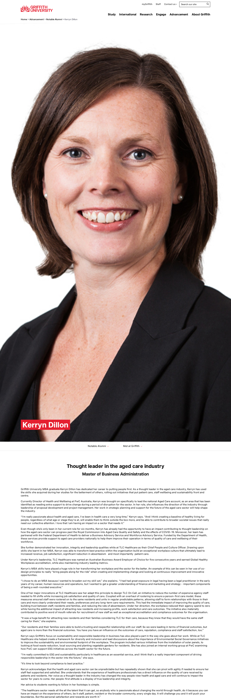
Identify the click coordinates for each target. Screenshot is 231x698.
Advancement (179, 14)
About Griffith (201, 14)
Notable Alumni (54, 19)
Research (146, 14)
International (127, 14)
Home (24, 19)
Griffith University (37, 8)
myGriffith (147, 4)
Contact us (170, 4)
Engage (161, 14)
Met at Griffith (131, 446)
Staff (158, 4)
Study (112, 14)
